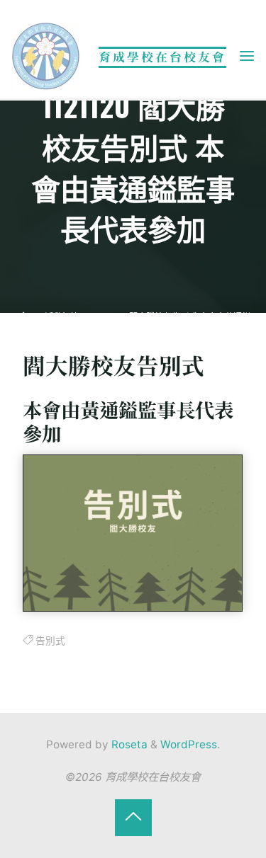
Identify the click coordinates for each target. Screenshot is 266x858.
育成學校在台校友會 (162, 56)
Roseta (128, 744)
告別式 (50, 640)
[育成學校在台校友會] (46, 55)
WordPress (188, 744)
